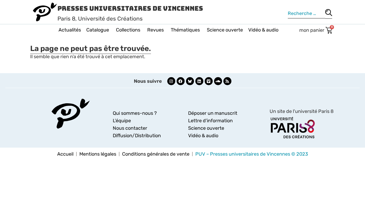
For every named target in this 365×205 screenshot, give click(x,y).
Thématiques (185, 30)
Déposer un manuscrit (212, 113)
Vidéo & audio (263, 30)
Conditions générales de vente (155, 154)
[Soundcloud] (218, 81)
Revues (155, 30)
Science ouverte (225, 30)
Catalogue (97, 30)
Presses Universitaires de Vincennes (130, 8)
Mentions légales (97, 154)
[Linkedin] (199, 81)
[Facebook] (181, 81)
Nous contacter (130, 128)
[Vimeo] (209, 81)
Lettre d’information (210, 121)
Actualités (70, 30)
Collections (128, 30)
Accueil (65, 154)
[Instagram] (171, 81)
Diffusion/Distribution (137, 136)
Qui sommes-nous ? (135, 113)
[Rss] (227, 81)
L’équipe (122, 121)
